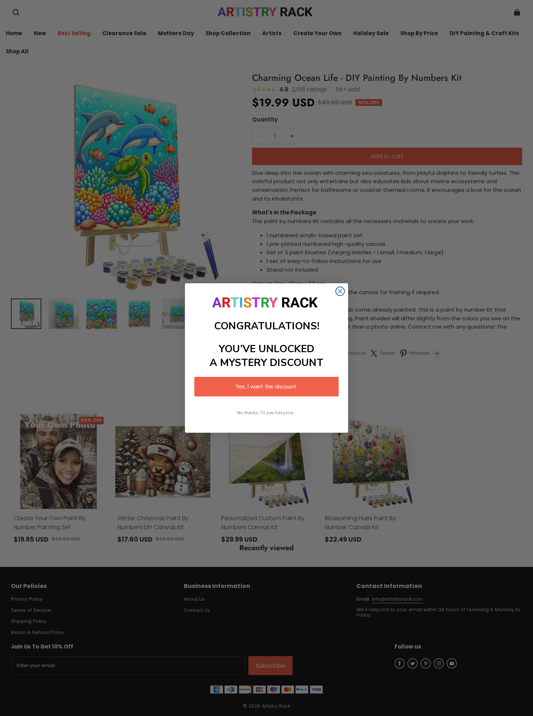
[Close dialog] (340, 291)
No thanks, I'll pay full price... (266, 413)
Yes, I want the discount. (266, 387)
